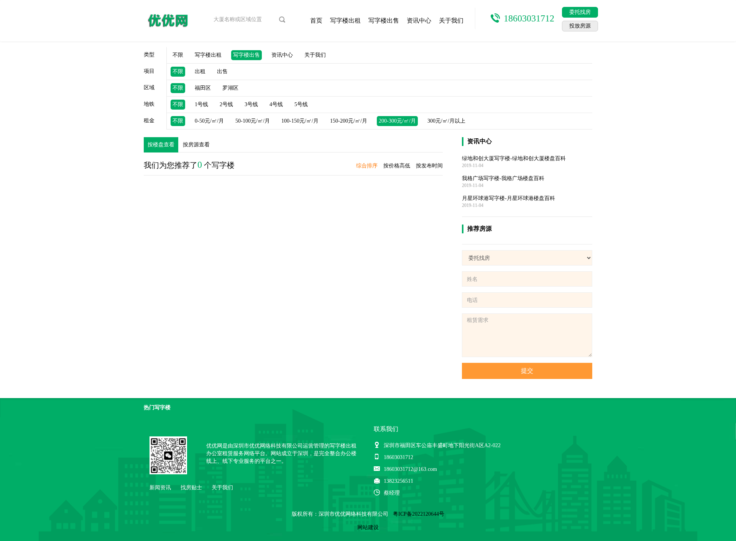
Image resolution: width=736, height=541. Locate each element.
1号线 (201, 104)
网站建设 (368, 527)
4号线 (276, 104)
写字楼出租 (345, 20)
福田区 (203, 88)
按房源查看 (196, 145)
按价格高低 (396, 166)
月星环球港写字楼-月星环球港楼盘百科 (508, 198)
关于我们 (451, 20)
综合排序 (367, 166)
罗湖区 (230, 88)
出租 (200, 71)
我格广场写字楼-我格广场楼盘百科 (503, 178)
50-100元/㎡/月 (252, 121)
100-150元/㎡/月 (300, 121)
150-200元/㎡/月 (348, 121)
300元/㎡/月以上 (446, 121)
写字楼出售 (383, 20)
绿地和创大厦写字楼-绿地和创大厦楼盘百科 (514, 158)
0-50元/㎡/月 (209, 121)
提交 (527, 370)
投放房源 (580, 26)
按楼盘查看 (161, 145)
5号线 (301, 104)
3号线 (251, 104)
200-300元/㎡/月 (397, 121)
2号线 (226, 104)
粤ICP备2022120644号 (418, 514)
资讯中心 (419, 20)
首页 (316, 20)
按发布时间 (429, 166)
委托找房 (580, 12)
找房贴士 (191, 487)
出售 (222, 71)
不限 (177, 55)
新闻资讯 (160, 487)
